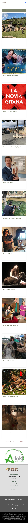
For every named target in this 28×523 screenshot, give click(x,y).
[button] (26, 2)
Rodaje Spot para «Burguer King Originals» (12, 147)
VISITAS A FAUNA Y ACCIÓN (9, 40)
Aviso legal (16, 505)
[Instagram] (15, 508)
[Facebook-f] (12, 508)
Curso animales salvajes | (19, 513)
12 (16, 441)
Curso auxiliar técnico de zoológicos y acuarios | (14, 514)
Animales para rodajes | (14, 516)
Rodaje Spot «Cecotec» (8, 182)
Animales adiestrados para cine (19, 519)
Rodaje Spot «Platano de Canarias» (10, 325)
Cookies (14, 504)
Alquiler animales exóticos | (7, 518)
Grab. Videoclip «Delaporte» (9, 289)
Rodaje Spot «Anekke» (8, 254)
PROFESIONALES (14, 489)
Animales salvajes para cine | (11, 517)
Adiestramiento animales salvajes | (10, 517)
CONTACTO (14, 491)
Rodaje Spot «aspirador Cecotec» (10, 432)
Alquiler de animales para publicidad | (15, 515)
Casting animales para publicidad (7, 520)
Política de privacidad (8, 504)
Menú (14, 10)
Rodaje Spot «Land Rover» (9, 360)
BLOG (14, 487)
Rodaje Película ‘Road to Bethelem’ (10, 75)
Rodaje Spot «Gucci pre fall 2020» (10, 396)
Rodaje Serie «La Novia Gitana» (10, 111)
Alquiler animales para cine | (9, 519)
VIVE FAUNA (14, 483)
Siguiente (20, 441)
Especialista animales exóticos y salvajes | (12, 515)
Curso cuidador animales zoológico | (8, 513)
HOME (14, 481)
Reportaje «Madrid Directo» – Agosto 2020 (12, 218)
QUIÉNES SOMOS (14, 485)
